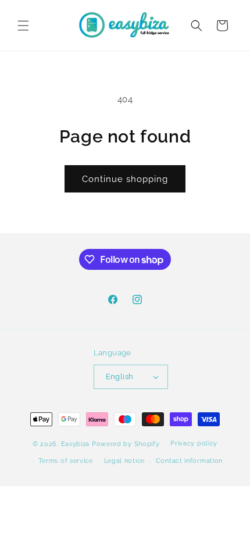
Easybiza (75, 444)
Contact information (189, 461)
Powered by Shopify (126, 444)
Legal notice (124, 461)
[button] (23, 25)
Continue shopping (125, 179)
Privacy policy (193, 443)
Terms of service (65, 461)
